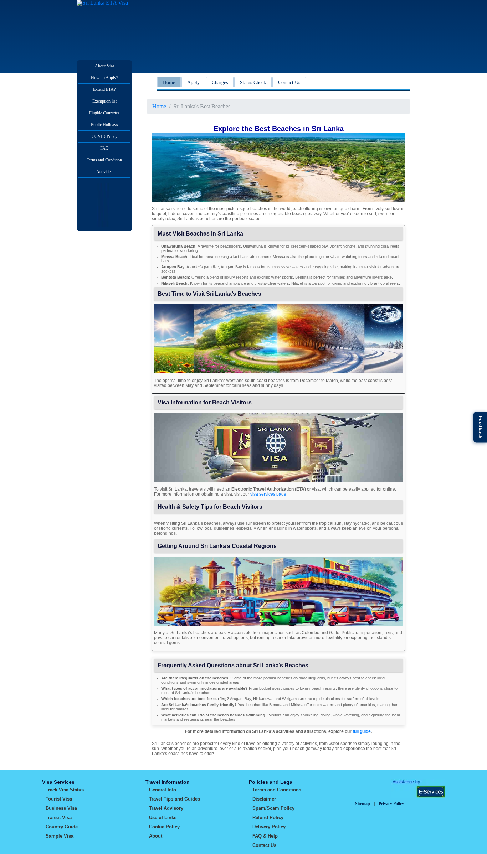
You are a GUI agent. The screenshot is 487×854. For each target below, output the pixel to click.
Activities (104, 171)
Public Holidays (104, 124)
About (155, 836)
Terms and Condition (104, 159)
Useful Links (162, 817)
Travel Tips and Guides (174, 799)
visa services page (268, 494)
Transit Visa (59, 817)
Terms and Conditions (276, 789)
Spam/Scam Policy (273, 808)
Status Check (253, 82)
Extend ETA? (104, 89)
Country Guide (62, 826)
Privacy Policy (391, 803)
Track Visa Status (65, 789)
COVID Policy (104, 136)
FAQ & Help (265, 836)
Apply (193, 82)
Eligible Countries (104, 112)
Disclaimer (264, 799)
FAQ (104, 148)
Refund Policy (267, 817)
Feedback (480, 427)
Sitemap (362, 803)
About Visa (104, 65)
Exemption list (104, 101)
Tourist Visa (59, 799)
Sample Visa (59, 836)
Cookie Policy (164, 826)
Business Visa (61, 808)
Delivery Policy (269, 826)
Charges (220, 82)
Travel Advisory (166, 808)
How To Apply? (104, 77)
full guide (362, 731)
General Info (162, 789)
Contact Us (289, 82)
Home (169, 82)
